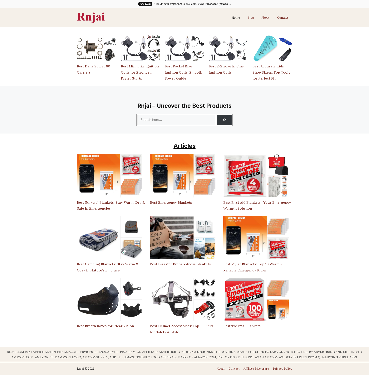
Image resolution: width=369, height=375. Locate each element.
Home (236, 17)
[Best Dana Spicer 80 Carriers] (96, 49)
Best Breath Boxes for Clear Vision (105, 326)
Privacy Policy (282, 368)
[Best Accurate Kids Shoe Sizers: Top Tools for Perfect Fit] (272, 49)
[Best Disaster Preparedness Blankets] (182, 238)
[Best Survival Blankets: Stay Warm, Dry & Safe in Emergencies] (109, 176)
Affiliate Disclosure (256, 368)
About (265, 17)
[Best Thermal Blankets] (256, 300)
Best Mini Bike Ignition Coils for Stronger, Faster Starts (140, 72)
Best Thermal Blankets (242, 326)
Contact (282, 17)
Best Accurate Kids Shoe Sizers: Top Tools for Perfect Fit (271, 72)
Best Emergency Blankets (171, 202)
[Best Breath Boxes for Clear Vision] (109, 300)
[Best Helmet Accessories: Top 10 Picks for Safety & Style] (182, 300)
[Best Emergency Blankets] (182, 176)
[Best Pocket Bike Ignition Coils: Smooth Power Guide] (184, 49)
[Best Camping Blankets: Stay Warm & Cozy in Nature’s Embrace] (109, 238)
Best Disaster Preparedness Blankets (180, 264)
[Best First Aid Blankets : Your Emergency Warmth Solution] (256, 176)
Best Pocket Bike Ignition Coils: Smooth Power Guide (183, 72)
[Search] (224, 120)
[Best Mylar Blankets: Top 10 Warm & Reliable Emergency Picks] (256, 238)
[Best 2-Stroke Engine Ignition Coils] (228, 49)
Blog (251, 17)
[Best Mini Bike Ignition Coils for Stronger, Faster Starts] (140, 49)
